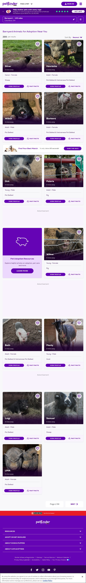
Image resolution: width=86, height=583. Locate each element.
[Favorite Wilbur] (37, 96)
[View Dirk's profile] (22, 171)
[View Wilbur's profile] (22, 108)
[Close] (82, 576)
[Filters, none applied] (80, 19)
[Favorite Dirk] (37, 159)
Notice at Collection (63, 557)
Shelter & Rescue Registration (24, 557)
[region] (43, 578)
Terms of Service (49, 557)
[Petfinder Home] (10, 4)
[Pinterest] (54, 570)
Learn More (22, 271)
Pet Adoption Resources (22, 258)
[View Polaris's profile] (63, 171)
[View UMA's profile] (22, 460)
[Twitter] (37, 570)
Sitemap (39, 557)
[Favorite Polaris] (79, 159)
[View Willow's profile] (63, 244)
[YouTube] (49, 570)
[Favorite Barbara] (79, 96)
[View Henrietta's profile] (63, 56)
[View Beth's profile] (22, 335)
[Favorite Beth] (37, 323)
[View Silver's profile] (22, 56)
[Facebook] (31, 570)
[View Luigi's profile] (22, 408)
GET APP (78, 11)
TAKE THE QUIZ (72, 148)
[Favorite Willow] (79, 232)
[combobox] (77, 37)
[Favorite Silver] (37, 44)
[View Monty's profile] (63, 335)
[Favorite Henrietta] (79, 44)
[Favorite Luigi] (37, 396)
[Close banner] (3, 11)
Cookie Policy (46, 560)
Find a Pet (24, 4)
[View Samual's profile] (63, 408)
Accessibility (36, 560)
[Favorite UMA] (37, 448)
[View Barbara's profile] (63, 108)
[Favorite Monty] (79, 323)
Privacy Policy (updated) (21, 560)
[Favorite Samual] (79, 396)
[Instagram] (43, 570)
